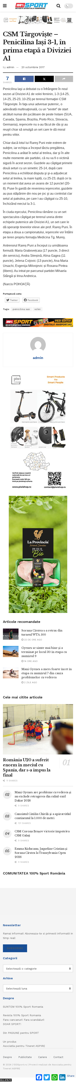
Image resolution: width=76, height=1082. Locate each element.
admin (10, 67)
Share (70, 1075)
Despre (7, 1057)
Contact (58, 1057)
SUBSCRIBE (15, 948)
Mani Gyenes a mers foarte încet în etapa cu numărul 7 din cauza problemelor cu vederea (46, 673)
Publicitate (25, 1057)
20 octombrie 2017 (33, 67)
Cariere (42, 1057)
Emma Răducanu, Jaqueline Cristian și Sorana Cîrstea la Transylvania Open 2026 (41, 853)
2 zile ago (30, 682)
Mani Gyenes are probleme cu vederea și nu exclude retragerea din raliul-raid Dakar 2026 (43, 796)
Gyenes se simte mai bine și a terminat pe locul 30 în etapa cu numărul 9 (44, 652)
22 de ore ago (32, 639)
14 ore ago (30, 661)
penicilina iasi (21, 309)
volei (37, 309)
